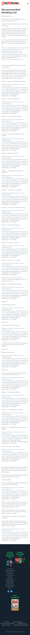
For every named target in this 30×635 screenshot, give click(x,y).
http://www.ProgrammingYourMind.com (12, 59)
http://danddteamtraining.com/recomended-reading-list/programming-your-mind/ (14, 48)
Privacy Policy (18, 622)
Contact (7, 622)
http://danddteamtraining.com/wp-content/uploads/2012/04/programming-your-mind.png (14, 54)
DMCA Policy (6, 625)
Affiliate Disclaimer (7, 623)
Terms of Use (22, 623)
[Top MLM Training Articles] (15, 605)
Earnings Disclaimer (21, 625)
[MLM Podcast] (20, 560)
